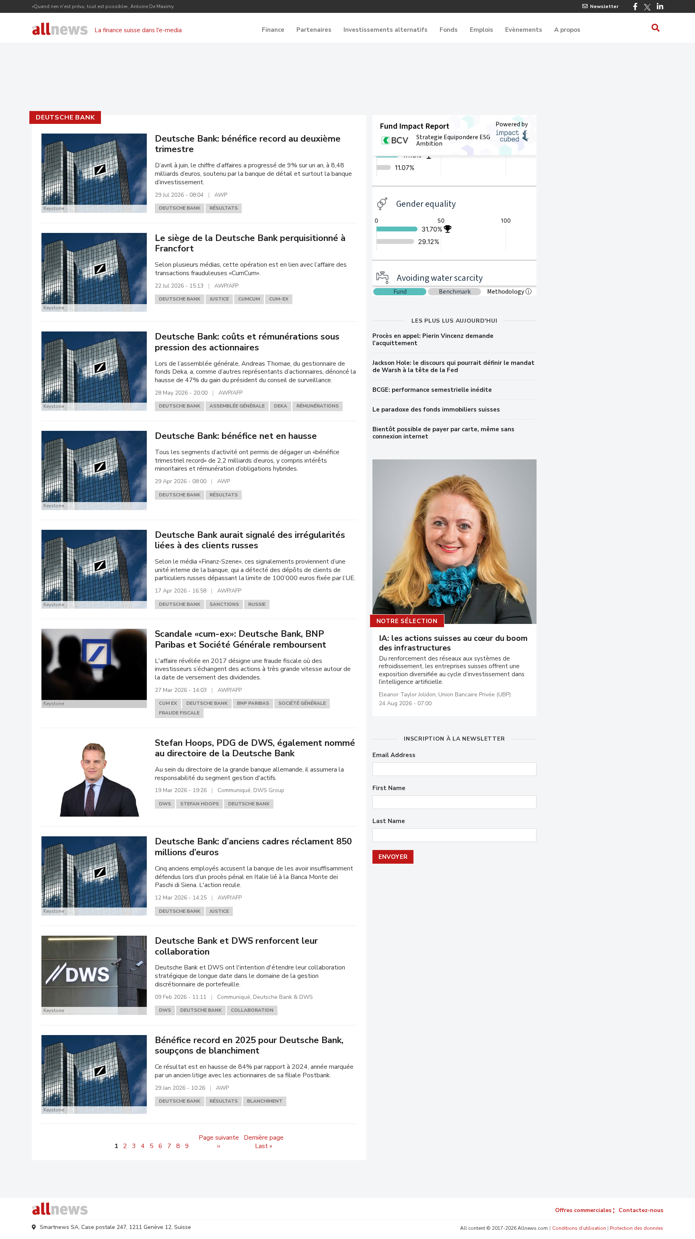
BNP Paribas (253, 703)
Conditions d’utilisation (579, 1228)
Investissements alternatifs (385, 30)
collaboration (252, 1010)
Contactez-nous (641, 1210)
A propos (567, 30)
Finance (273, 30)
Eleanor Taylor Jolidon (407, 694)
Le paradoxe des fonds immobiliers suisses (436, 409)
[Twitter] (647, 7)
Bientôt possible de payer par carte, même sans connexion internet (443, 433)
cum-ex (278, 299)
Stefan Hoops (199, 804)
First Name (388, 788)
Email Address (393, 755)
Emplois (481, 30)
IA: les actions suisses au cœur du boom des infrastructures (453, 643)
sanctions (224, 604)
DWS (165, 804)
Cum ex (168, 703)
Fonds (449, 30)
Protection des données (636, 1228)
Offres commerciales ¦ (585, 1210)
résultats (224, 208)
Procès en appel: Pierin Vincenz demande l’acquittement (432, 339)
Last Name (388, 821)
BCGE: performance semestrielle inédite (432, 389)
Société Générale (302, 703)
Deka (280, 406)
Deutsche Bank (65, 117)
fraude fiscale (179, 713)
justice (219, 299)
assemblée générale (237, 406)
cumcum (249, 299)
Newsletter (604, 6)
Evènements (523, 30)
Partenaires (313, 30)
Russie (256, 604)
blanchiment (264, 1101)
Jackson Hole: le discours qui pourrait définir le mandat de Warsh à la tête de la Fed (453, 366)
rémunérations (317, 406)
